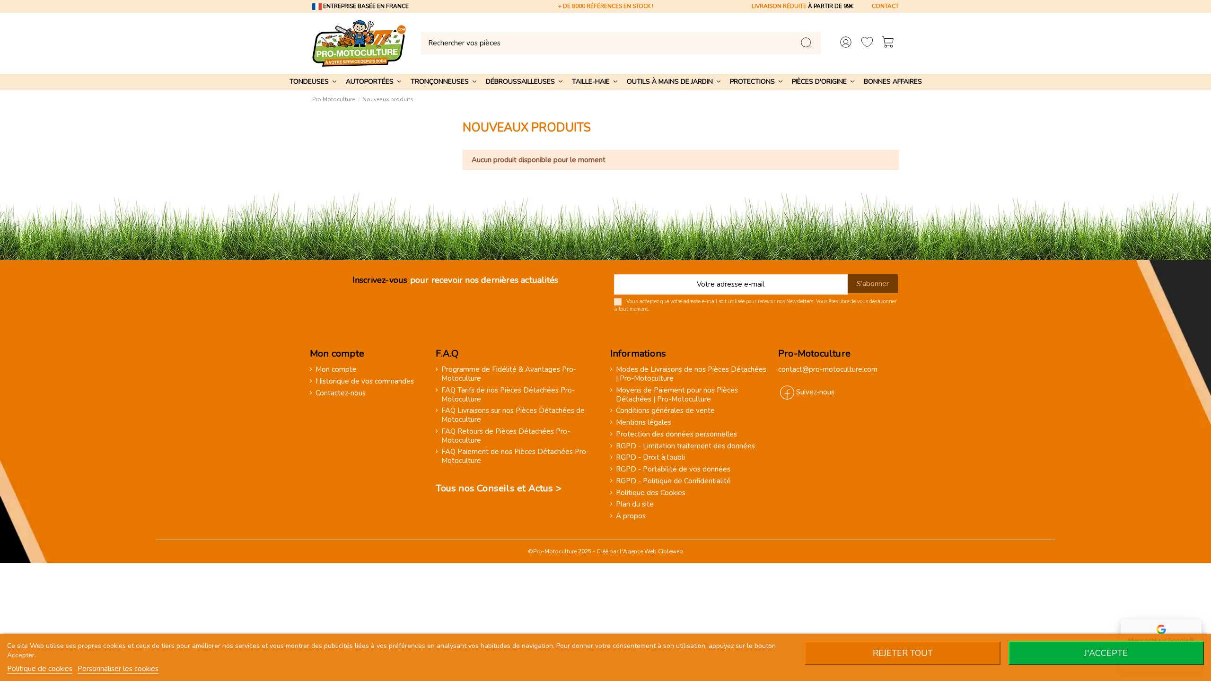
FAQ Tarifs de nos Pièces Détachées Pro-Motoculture (508, 395)
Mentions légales (643, 422)
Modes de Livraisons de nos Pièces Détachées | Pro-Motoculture (691, 374)
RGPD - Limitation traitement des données (685, 446)
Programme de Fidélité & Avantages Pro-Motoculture (508, 374)
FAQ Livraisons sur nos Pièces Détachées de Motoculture (513, 415)
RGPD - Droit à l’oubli (650, 457)
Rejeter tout (903, 653)
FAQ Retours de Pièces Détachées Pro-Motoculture (505, 436)
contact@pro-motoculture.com (828, 369)
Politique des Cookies (650, 493)
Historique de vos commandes (365, 381)
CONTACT (885, 6)
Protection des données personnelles (676, 434)
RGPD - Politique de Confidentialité (673, 481)
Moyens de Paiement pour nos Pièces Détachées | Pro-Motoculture (677, 395)
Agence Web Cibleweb (653, 551)
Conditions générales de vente (665, 410)
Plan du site (635, 504)
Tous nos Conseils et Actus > (499, 488)
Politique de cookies (39, 668)
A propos (631, 516)
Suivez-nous (815, 392)
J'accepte (1106, 653)
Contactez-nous (341, 393)
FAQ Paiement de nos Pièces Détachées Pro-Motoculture (515, 456)
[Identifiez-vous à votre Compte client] (846, 43)
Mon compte (336, 369)
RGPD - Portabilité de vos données (673, 469)
